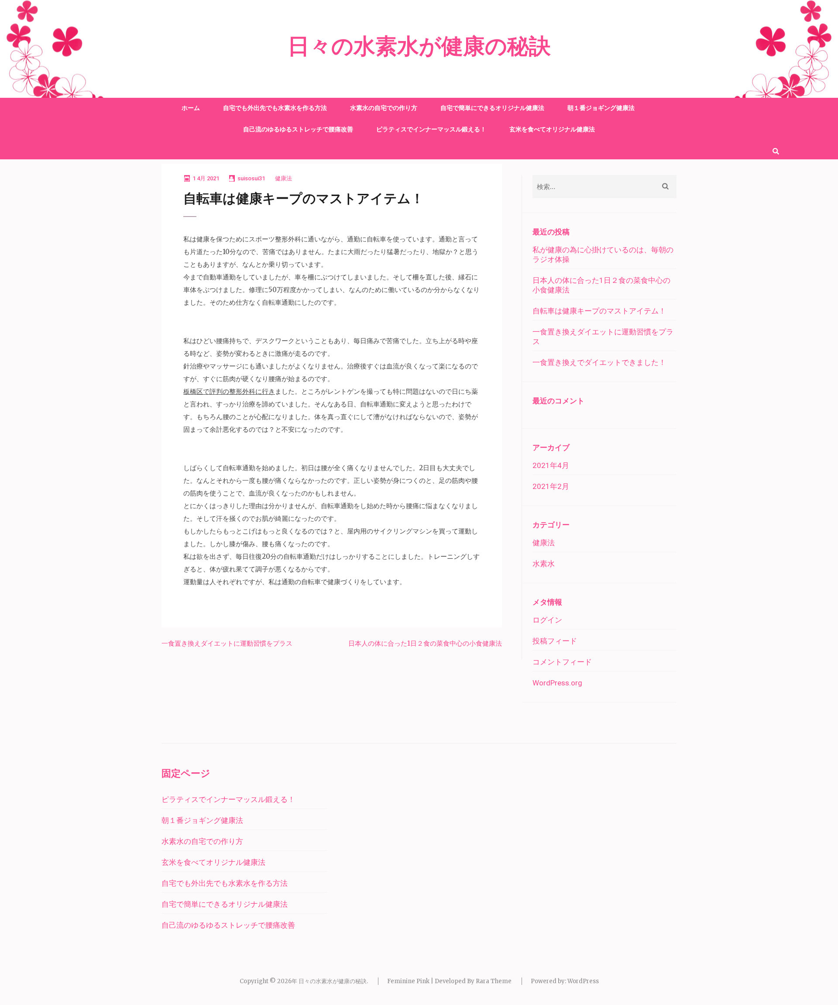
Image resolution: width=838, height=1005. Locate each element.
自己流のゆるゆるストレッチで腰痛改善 (298, 129)
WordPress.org (557, 682)
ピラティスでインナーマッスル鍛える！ (431, 129)
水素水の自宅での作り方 (383, 108)
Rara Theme (494, 981)
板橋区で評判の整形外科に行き (229, 391)
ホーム (191, 108)
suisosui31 (251, 178)
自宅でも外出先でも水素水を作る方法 (275, 108)
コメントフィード (562, 661)
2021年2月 (550, 486)
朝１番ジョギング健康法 (601, 108)
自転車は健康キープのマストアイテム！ (599, 310)
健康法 (283, 178)
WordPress (583, 981)
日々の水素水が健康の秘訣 (419, 47)
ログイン (547, 620)
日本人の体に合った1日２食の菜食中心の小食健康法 (425, 643)
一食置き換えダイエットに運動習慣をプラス (226, 643)
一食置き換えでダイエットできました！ (599, 362)
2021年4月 (550, 465)
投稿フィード (554, 641)
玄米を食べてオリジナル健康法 (552, 129)
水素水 (543, 563)
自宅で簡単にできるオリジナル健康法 (492, 108)
